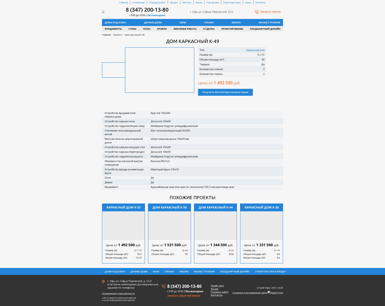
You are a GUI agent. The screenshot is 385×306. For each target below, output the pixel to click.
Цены (248, 2)
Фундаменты (113, 28)
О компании (138, 2)
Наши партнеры (232, 2)
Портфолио (212, 2)
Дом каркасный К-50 (169, 207)
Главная (123, 2)
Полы (146, 28)
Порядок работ (157, 2)
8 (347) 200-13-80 (147, 9)
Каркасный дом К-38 (262, 207)
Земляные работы (184, 28)
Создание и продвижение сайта (249, 292)
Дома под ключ (115, 22)
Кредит (174, 2)
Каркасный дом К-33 (123, 207)
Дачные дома (153, 22)
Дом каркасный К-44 (216, 207)
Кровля (162, 28)
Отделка (208, 28)
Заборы (236, 22)
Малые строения (269, 22)
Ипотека (186, 2)
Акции (199, 2)
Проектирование (232, 28)
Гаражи (209, 22)
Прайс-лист (217, 285)
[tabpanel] (159, 70)
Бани (183, 22)
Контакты (260, 2)
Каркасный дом (255, 50)
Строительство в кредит (270, 271)
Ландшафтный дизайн (265, 28)
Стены (132, 28)
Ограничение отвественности (118, 293)
